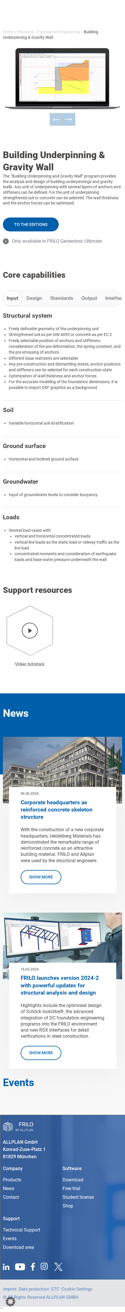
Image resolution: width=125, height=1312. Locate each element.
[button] (10, 1301)
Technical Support (21, 1230)
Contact (11, 1197)
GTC (55, 1289)
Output (89, 298)
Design (34, 298)
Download (73, 1180)
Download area (18, 1247)
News (8, 1188)
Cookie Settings (76, 1289)
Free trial (71, 1188)
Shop (68, 1206)
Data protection (34, 1289)
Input (12, 298)
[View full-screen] (99, 59)
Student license (78, 1197)
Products (25, 32)
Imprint (10, 1289)
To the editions (30, 224)
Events (10, 1238)
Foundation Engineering (58, 32)
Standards (61, 298)
